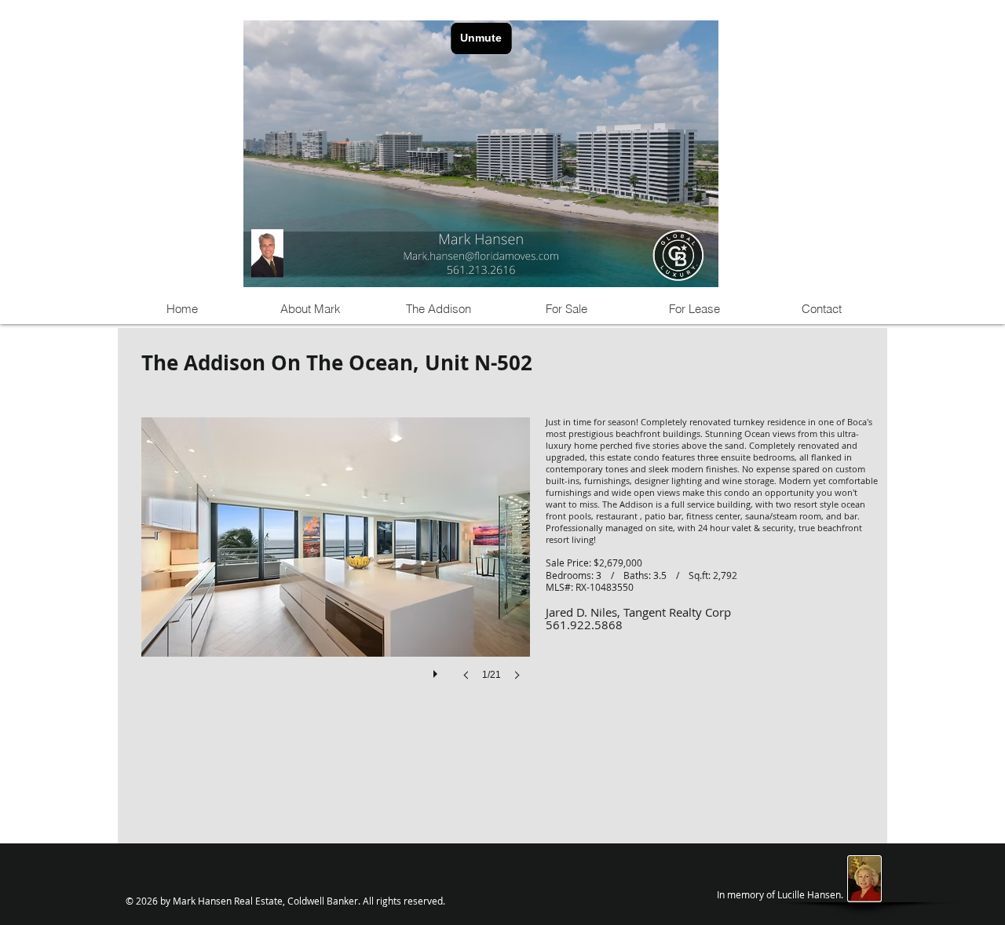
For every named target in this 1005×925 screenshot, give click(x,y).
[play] (437, 670)
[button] (335, 564)
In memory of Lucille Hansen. (780, 894)
